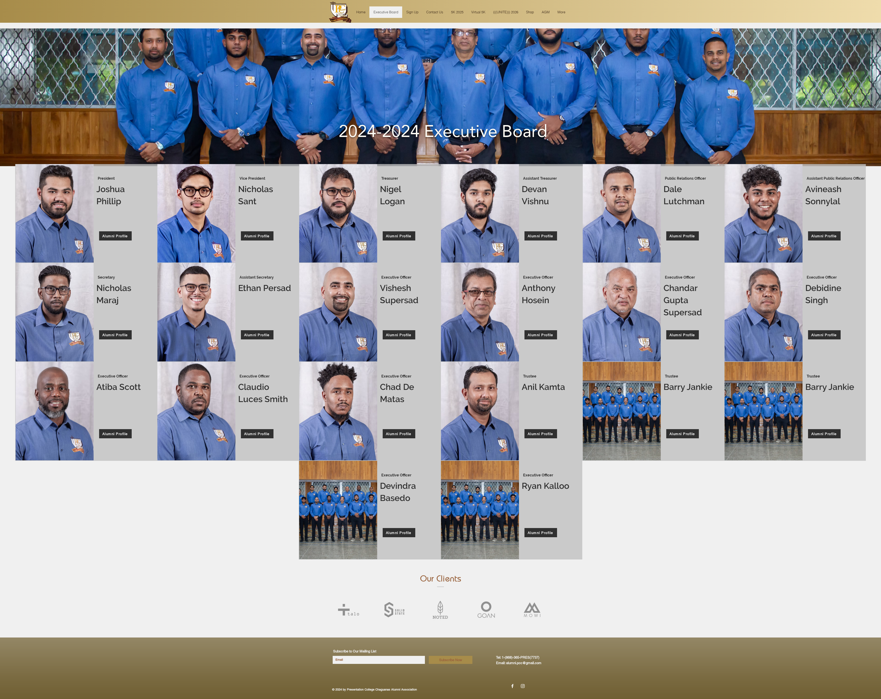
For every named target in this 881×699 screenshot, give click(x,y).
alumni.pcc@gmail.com (523, 663)
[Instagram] (522, 686)
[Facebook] (512, 686)
